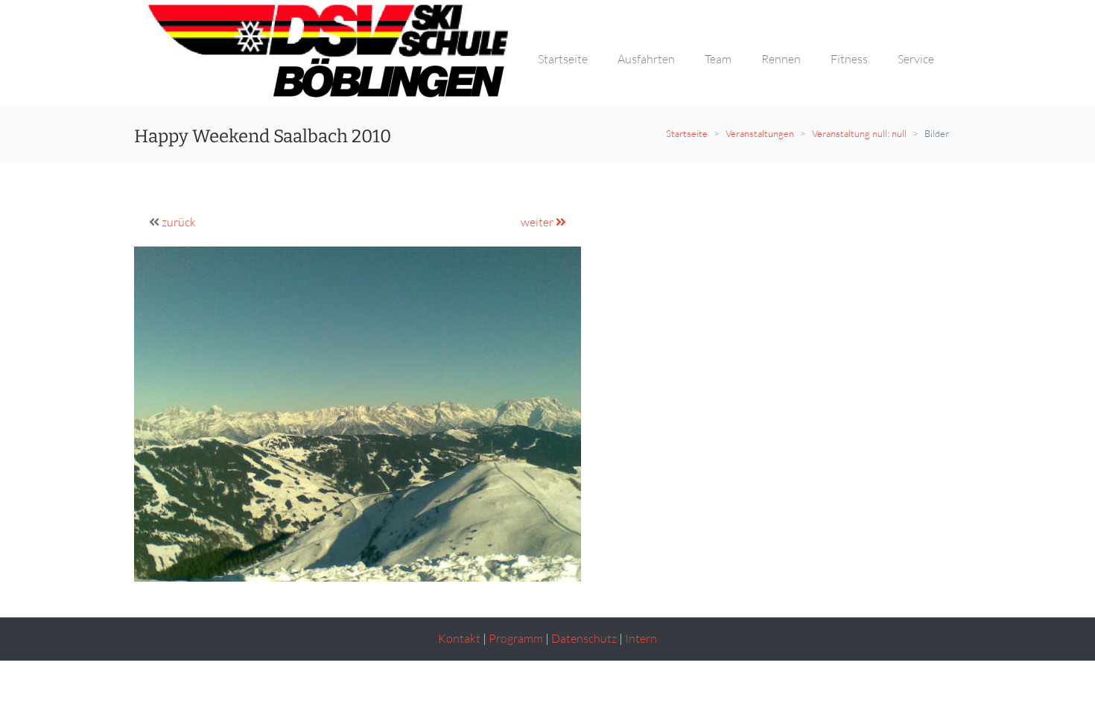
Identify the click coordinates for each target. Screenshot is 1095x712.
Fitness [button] (849, 58)
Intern (641, 638)
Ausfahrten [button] (646, 58)
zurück (179, 221)
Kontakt (459, 638)
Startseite (687, 133)
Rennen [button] (781, 58)
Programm (516, 638)
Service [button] (916, 58)
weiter (538, 221)
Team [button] (718, 58)
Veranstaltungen (760, 133)
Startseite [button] (563, 58)
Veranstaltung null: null (859, 133)
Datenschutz (584, 638)
